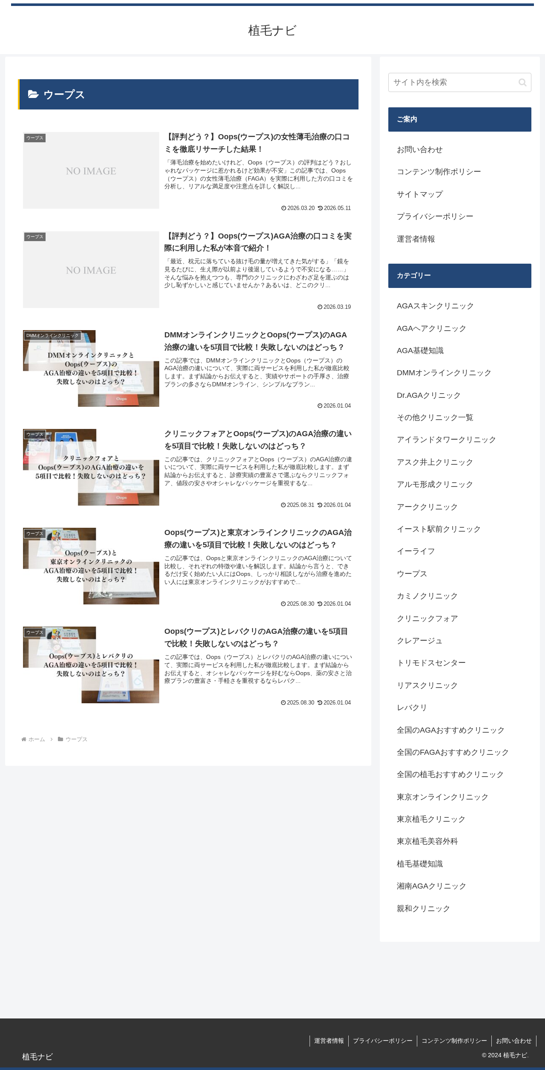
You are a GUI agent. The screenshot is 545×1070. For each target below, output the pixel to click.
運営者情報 (416, 239)
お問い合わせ (420, 149)
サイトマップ (420, 194)
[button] (522, 82)
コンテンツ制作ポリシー (439, 171)
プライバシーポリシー (435, 216)
